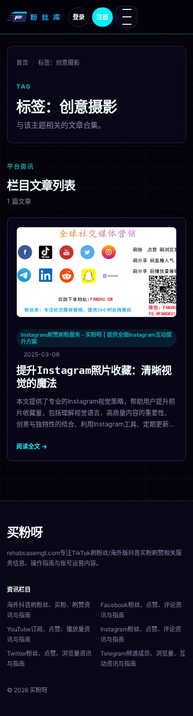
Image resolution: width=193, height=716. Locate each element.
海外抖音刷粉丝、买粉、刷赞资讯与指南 (48, 610)
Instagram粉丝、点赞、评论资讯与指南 (140, 634)
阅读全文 (31, 446)
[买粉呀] (34, 17)
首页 (22, 62)
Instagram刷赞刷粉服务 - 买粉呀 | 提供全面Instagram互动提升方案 (96, 338)
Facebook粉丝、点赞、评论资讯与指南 (141, 610)
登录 (79, 17)
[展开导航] (127, 17)
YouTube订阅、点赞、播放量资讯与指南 (48, 634)
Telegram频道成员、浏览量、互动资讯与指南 (143, 658)
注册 (102, 17)
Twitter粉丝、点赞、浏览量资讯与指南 (49, 658)
